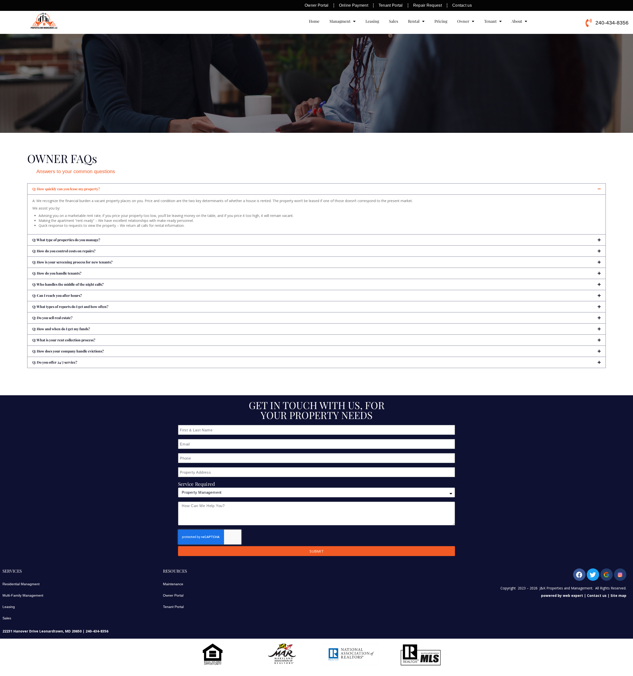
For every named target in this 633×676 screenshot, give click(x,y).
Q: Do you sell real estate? (52, 317)
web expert (573, 595)
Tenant (490, 21)
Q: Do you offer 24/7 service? (54, 362)
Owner (463, 21)
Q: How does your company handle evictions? (68, 351)
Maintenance (173, 584)
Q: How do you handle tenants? (56, 273)
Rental (414, 21)
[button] (316, 189)
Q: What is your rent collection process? (63, 340)
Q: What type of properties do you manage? (66, 239)
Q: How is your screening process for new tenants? (72, 262)
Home (314, 21)
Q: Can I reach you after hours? (57, 295)
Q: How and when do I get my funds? (61, 328)
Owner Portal (173, 595)
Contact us (597, 595)
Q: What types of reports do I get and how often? (70, 306)
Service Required (196, 483)
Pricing (440, 21)
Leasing (372, 21)
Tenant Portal (173, 607)
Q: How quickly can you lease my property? (66, 188)
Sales (393, 21)
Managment (340, 21)
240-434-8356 (97, 631)
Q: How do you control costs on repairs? (63, 251)
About (517, 21)
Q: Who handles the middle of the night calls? (68, 284)
